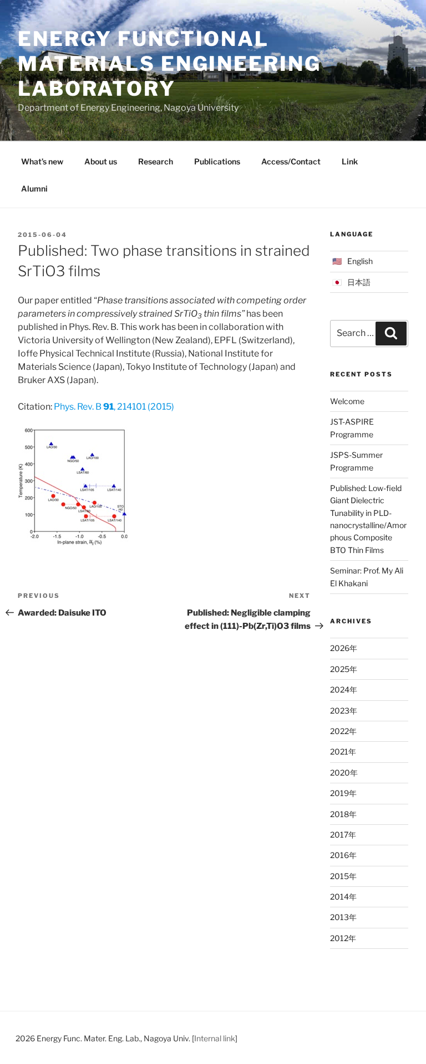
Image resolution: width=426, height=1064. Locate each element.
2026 (339, 648)
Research (155, 161)
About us (100, 161)
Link (350, 161)
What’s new (42, 161)
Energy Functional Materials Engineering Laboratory (169, 64)
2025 (339, 669)
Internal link (214, 1038)
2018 (339, 814)
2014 (339, 896)
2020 (340, 772)
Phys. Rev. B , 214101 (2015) (114, 406)
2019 (339, 793)
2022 (339, 731)
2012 (339, 938)
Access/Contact (291, 161)
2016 (339, 855)
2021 (339, 751)
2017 (339, 834)
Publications (217, 161)
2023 (339, 710)
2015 (339, 876)
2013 (339, 917)
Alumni (34, 188)
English (360, 261)
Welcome (347, 401)
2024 (339, 689)
